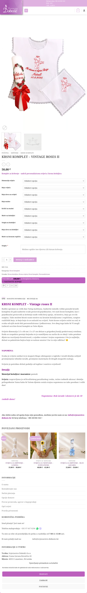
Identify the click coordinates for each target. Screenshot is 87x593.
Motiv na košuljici (8, 215)
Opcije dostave (8, 497)
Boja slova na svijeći (9, 194)
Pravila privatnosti (10, 510)
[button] (26, 10)
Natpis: (5, 246)
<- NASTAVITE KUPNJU (12, 281)
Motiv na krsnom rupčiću (11, 236)
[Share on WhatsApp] (4, 286)
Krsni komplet (33, 274)
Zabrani (43, 580)
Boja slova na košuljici (10, 229)
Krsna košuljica (13, 274)
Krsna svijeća (23, 274)
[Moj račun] (84, 10)
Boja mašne (6, 201)
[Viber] (40, 529)
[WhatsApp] (37, 528)
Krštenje (14, 153)
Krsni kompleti (27, 153)
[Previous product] (8, 164)
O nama (5, 484)
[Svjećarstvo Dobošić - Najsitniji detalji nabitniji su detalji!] (10, 8)
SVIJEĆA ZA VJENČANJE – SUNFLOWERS (43, 464)
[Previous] (6, 75)
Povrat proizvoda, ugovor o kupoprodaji (19, 502)
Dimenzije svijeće (8, 180)
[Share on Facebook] (8, 286)
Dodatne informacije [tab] (16, 299)
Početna (5, 153)
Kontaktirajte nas (9, 489)
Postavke (43, 586)
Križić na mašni (8, 208)
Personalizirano (44, 274)
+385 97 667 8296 (28, 528)
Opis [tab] (3, 299)
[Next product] (3, 164)
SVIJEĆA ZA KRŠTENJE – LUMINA (15, 464)
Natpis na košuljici (9, 222)
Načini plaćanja (8, 493)
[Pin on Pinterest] (16, 286)
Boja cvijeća (6, 187)
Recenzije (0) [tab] (32, 299)
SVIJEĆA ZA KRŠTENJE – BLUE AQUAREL (72, 464)
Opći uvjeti (6, 506)
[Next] (81, 75)
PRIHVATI (43, 574)
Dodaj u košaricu (25, 259)
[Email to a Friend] (12, 286)
